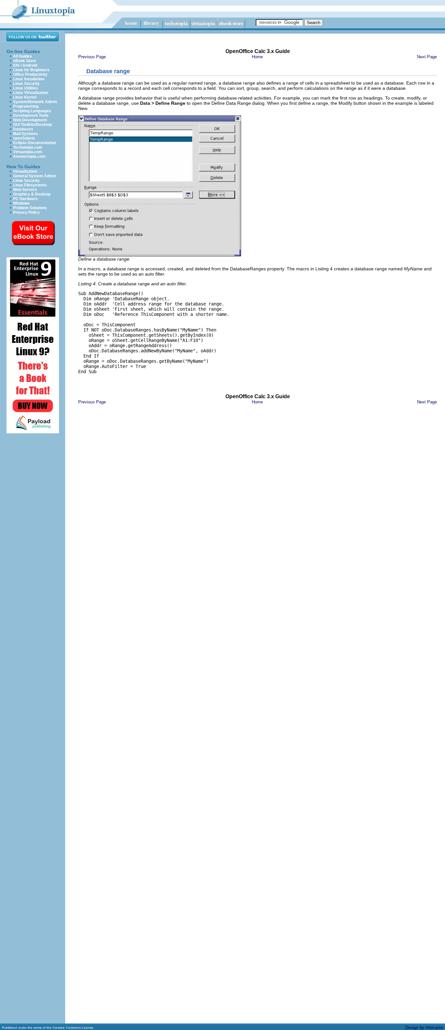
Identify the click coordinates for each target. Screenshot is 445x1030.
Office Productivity (30, 74)
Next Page (427, 56)
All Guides (22, 56)
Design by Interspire (424, 1027)
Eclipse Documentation (34, 143)
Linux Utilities (25, 88)
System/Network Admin (35, 102)
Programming (25, 106)
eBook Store (24, 61)
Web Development (30, 120)
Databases (23, 129)
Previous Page (92, 56)
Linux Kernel (24, 97)
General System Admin (34, 176)
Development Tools (31, 115)
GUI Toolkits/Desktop (32, 124)
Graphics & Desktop (31, 194)
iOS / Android (25, 65)
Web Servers (25, 189)
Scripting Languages (32, 111)
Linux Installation (28, 79)
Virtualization (25, 171)
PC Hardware (25, 199)
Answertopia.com (29, 156)
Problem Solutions (30, 208)
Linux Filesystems (30, 185)
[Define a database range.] (159, 254)
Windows (21, 203)
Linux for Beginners (31, 70)
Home (257, 56)
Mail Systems (25, 133)
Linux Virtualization (30, 92)
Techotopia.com (27, 147)
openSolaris (24, 138)
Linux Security (26, 83)
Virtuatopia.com (27, 152)
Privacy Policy (26, 212)
